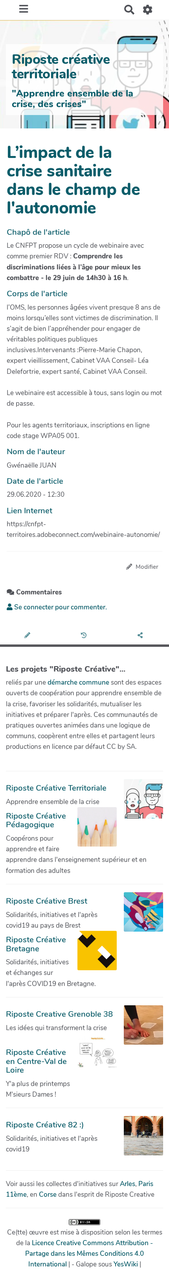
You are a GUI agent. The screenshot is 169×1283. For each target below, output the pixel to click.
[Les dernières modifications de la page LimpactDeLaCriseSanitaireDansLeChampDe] (84, 636)
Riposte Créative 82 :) (45, 1124)
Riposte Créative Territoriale (56, 787)
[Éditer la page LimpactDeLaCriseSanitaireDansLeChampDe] (28, 636)
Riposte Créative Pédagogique (36, 820)
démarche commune (78, 682)
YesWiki (126, 1264)
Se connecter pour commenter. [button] (60, 607)
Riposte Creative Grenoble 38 (59, 1013)
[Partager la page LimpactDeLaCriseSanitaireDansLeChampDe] (141, 636)
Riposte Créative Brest (46, 900)
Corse (48, 1194)
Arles (127, 1183)
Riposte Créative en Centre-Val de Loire (36, 1061)
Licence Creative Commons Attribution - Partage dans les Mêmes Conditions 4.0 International (89, 1253)
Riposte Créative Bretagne (36, 944)
